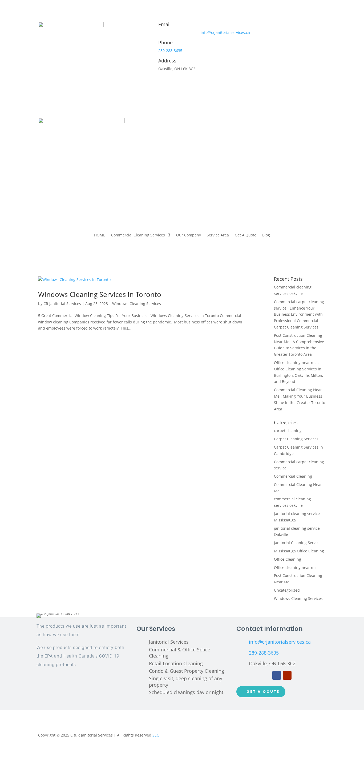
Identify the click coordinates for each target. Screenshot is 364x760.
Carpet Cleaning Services (296, 438)
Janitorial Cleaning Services (298, 542)
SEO (156, 735)
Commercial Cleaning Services (138, 235)
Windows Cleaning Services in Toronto (99, 294)
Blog (266, 235)
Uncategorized (287, 590)
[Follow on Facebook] (276, 675)
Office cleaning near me (295, 567)
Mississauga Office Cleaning (299, 550)
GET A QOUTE (263, 691)
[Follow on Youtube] (287, 675)
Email (164, 24)
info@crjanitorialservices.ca (225, 32)
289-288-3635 (170, 50)
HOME (99, 235)
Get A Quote (245, 235)
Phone (165, 42)
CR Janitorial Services (62, 303)
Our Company (188, 235)
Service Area (218, 235)
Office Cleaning (287, 559)
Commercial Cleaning (293, 476)
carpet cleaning (288, 430)
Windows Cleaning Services (136, 303)
